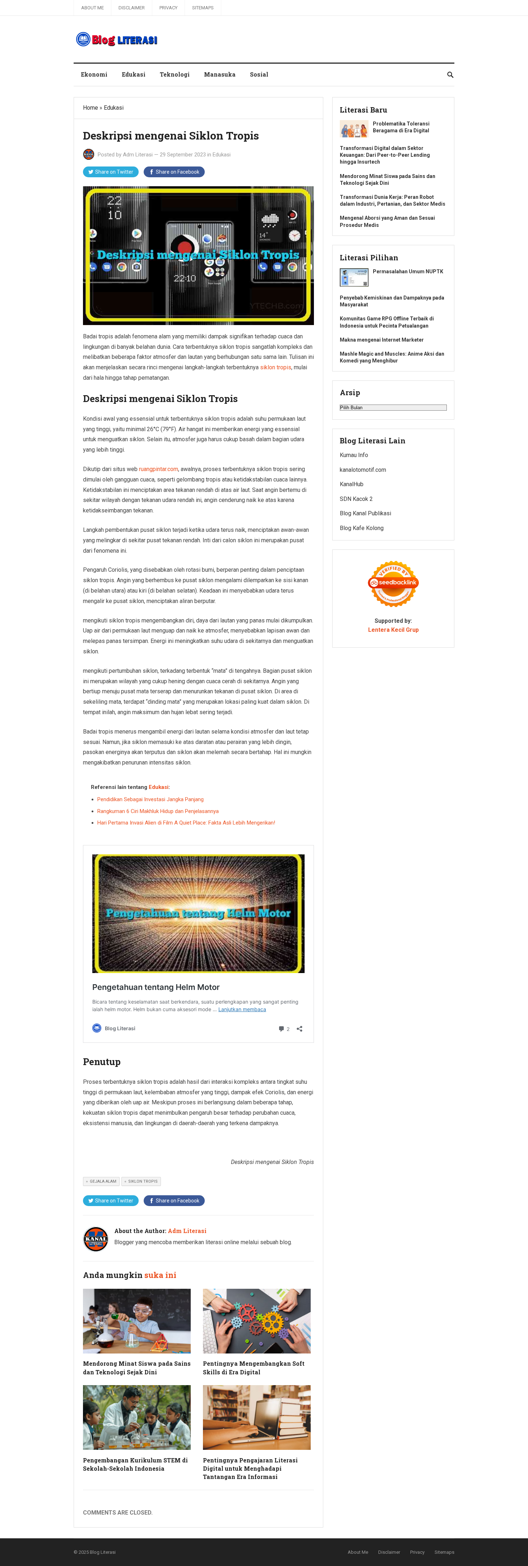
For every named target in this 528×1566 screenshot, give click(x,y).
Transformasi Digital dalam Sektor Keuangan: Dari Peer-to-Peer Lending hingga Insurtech (385, 155)
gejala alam (103, 1181)
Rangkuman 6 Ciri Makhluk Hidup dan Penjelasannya (158, 811)
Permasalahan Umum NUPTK (408, 271)
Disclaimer (132, 7)
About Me (92, 7)
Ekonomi (94, 74)
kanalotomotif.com (363, 469)
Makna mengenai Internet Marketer (382, 340)
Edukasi (133, 74)
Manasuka (220, 74)
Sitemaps (203, 7)
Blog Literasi (103, 1552)
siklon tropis (275, 367)
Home (90, 107)
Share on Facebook (177, 172)
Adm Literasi (138, 154)
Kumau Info (354, 455)
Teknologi (175, 74)
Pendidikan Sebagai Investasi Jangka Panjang (150, 799)
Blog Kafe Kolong (362, 528)
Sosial (259, 74)
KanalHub (351, 484)
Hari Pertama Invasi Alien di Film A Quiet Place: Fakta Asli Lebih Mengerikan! (186, 822)
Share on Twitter (114, 172)
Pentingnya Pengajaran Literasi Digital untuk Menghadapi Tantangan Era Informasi (250, 1468)
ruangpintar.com (158, 469)
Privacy (168, 7)
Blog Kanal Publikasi (365, 513)
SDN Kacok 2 (356, 499)
